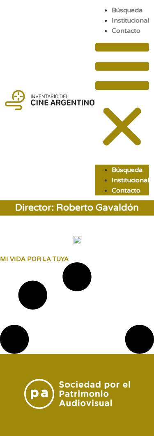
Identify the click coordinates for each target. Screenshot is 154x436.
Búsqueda (127, 10)
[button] (122, 96)
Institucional (130, 20)
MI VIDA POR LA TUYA (34, 259)
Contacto (126, 31)
